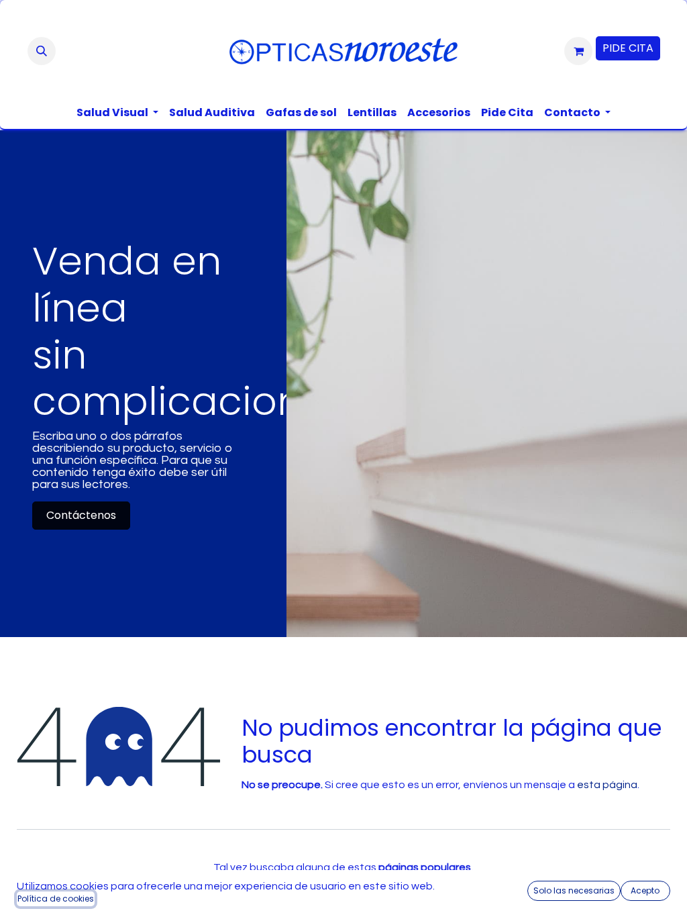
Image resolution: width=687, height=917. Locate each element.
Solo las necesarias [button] (574, 890)
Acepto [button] (645, 890)
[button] (42, 51)
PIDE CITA (627, 48)
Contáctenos (81, 515)
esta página (607, 784)
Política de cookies (55, 898)
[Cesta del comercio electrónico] (578, 51)
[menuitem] (117, 113)
